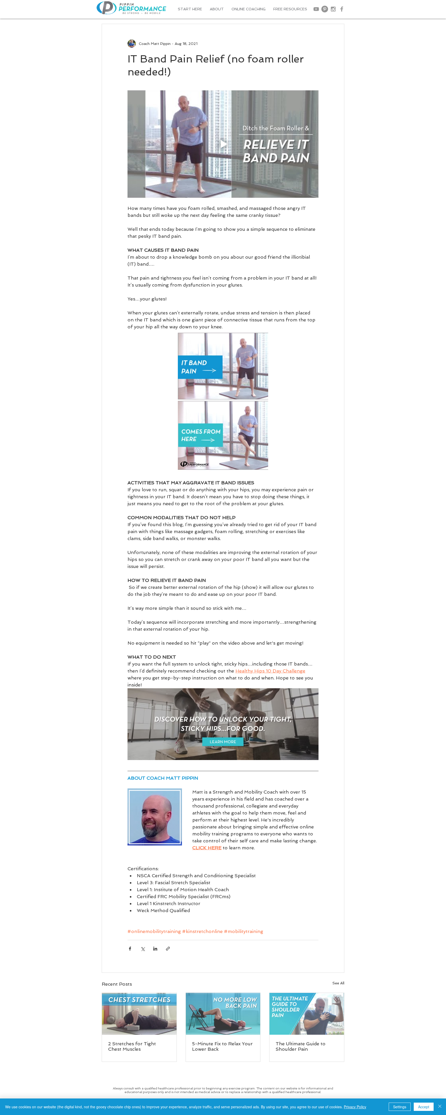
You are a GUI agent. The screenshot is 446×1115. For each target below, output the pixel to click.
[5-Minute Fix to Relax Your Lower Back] (223, 1014)
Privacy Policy (355, 1106)
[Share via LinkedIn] (155, 948)
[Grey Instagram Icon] (333, 9)
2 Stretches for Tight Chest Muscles (132, 1046)
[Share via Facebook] (130, 948)
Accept (423, 1106)
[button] (217, 9)
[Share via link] (167, 948)
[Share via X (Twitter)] (142, 948)
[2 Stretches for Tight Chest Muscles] (139, 1014)
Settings (399, 1106)
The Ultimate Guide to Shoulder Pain (300, 1046)
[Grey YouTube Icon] (316, 9)
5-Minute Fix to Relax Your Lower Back (222, 1046)
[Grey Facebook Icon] (341, 9)
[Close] (440, 1107)
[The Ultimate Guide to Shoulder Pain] (306, 1014)
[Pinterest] (324, 9)
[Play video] (223, 144)
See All (338, 983)
